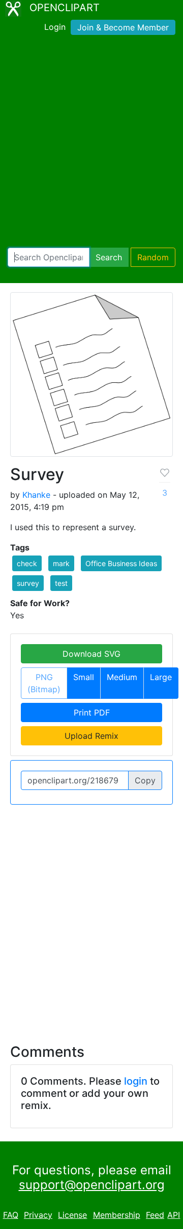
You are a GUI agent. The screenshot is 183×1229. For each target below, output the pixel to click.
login (135, 1081)
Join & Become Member (123, 27)
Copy (145, 780)
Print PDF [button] (92, 712)
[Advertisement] (91, 143)
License (72, 1215)
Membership (116, 1215)
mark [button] (61, 563)
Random (153, 257)
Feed (155, 1215)
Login (55, 27)
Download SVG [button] (91, 654)
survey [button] (28, 583)
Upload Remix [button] (91, 736)
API (173, 1215)
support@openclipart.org (92, 1184)
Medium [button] (122, 677)
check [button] (27, 563)
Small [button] (83, 677)
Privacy (38, 1215)
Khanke (36, 495)
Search (109, 257)
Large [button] (161, 677)
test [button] (61, 583)
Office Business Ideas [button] (121, 563)
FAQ (10, 1215)
